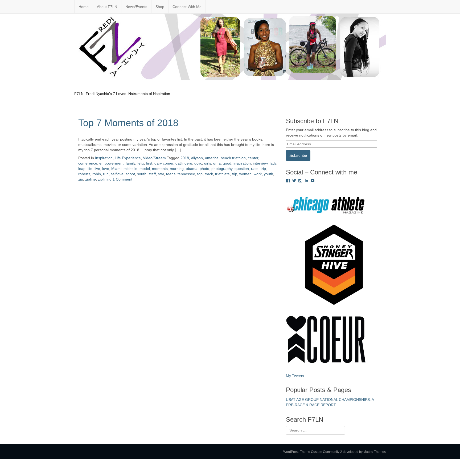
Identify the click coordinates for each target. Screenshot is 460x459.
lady (273, 163)
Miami (116, 168)
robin (96, 174)
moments (160, 168)
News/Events (136, 7)
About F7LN (107, 7)
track (209, 174)
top (200, 174)
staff (152, 174)
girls (207, 163)
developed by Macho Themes (364, 452)
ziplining (105, 179)
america (212, 158)
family (130, 163)
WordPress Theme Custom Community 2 (312, 452)
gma (217, 163)
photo (204, 168)
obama (192, 168)
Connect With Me (187, 7)
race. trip (258, 168)
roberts (84, 174)
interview (260, 163)
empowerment (111, 163)
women (245, 174)
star (161, 174)
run (106, 174)
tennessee (186, 174)
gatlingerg (183, 163)
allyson (197, 158)
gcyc (198, 163)
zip (80, 179)
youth (268, 174)
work (258, 174)
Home (84, 7)
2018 (184, 158)
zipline (90, 179)
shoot (130, 174)
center (253, 158)
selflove (117, 174)
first (149, 163)
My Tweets (295, 376)
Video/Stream (154, 158)
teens (170, 174)
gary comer (163, 163)
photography (221, 168)
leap (81, 168)
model (144, 168)
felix (140, 163)
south (141, 174)
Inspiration (104, 158)
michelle (130, 168)
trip (234, 174)
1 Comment (122, 179)
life (90, 168)
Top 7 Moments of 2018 (128, 122)
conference (87, 163)
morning (177, 168)
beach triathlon (233, 158)
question (242, 168)
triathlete (222, 174)
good (227, 163)
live (97, 168)
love (105, 168)
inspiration (242, 163)
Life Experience (128, 158)
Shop (159, 7)
